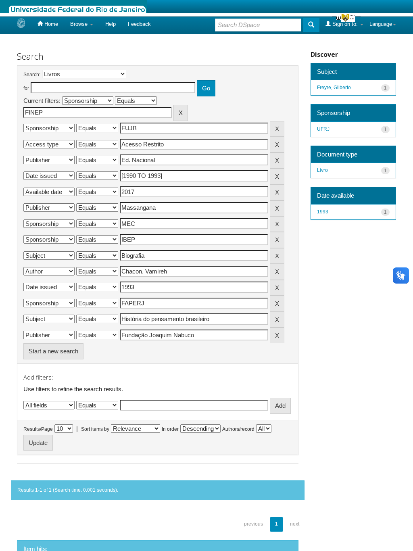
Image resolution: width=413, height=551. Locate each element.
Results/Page (38, 429)
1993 (322, 212)
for (26, 88)
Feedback (139, 24)
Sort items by (95, 429)
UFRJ (323, 129)
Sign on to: (345, 24)
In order (170, 429)
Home (50, 24)
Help (110, 24)
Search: (31, 74)
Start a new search (53, 351)
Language (380, 24)
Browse (79, 24)
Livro (322, 170)
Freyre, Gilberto (334, 87)
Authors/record (238, 429)
